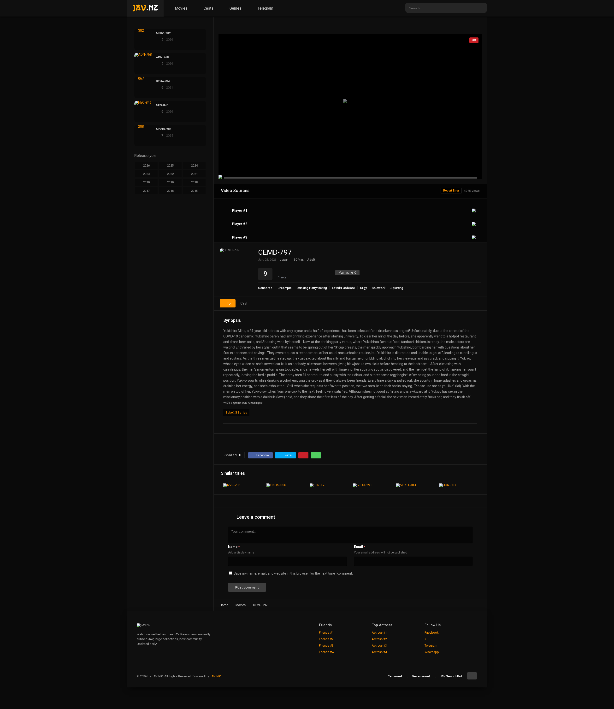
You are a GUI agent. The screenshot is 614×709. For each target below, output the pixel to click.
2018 (194, 182)
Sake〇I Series (236, 412)
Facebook (432, 632)
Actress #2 (379, 639)
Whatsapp (432, 652)
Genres (235, 8)
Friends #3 (326, 645)
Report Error (451, 190)
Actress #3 (379, 645)
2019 (170, 182)
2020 (146, 182)
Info (227, 303)
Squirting (396, 287)
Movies (181, 8)
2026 (146, 165)
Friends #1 (326, 632)
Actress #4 (379, 652)
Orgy (363, 287)
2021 (194, 174)
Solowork (378, 287)
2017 (146, 190)
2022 (170, 174)
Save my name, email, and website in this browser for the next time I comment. (293, 573)
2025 (170, 165)
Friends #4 (326, 652)
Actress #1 (379, 632)
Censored (265, 287)
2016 (170, 190)
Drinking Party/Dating (312, 287)
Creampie (284, 287)
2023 (146, 174)
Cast (243, 303)
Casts (208, 8)
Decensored (421, 676)
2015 (194, 190)
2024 (194, 165)
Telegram (265, 8)
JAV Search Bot (451, 676)
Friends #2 (326, 639)
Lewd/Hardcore (343, 287)
